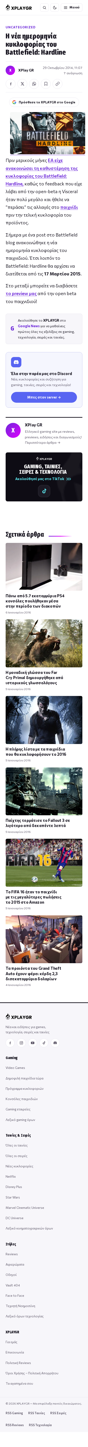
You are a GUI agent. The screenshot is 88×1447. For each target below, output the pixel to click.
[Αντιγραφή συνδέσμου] (57, 84)
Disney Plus (14, 1187)
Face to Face (15, 1295)
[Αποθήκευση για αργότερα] (46, 84)
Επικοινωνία (15, 1352)
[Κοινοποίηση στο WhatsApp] (34, 84)
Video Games (15, 1068)
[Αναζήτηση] (44, 7)
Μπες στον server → (44, 397)
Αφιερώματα (15, 1264)
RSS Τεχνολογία (40, 1425)
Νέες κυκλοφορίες (19, 1166)
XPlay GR (26, 70)
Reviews (12, 1254)
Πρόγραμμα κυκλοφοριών (25, 1088)
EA (51, 160)
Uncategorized (21, 27)
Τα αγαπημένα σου (19, 1383)
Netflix (11, 1176)
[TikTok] (43, 1042)
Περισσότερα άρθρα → (43, 442)
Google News (29, 326)
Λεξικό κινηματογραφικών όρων (29, 1228)
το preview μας (21, 293)
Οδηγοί (11, 1275)
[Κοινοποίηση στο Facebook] (10, 84)
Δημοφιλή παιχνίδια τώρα (24, 1078)
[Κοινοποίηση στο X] (22, 84)
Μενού (74, 7)
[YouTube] (32, 1042)
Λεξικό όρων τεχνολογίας (25, 1316)
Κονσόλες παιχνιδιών (22, 1099)
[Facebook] (10, 1042)
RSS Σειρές (58, 1413)
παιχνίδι (69, 207)
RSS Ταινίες (36, 1413)
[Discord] (55, 1042)
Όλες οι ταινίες (17, 1145)
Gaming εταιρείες (18, 1109)
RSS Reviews (15, 1425)
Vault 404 (13, 1285)
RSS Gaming (14, 1413)
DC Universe (14, 1218)
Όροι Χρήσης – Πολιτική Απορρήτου (32, 1373)
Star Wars (13, 1197)
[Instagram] (21, 1042)
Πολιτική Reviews (18, 1363)
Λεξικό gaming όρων (20, 1120)
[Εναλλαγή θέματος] (54, 7)
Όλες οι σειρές (16, 1156)
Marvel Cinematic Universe (25, 1208)
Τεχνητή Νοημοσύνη (20, 1306)
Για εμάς (11, 1342)
